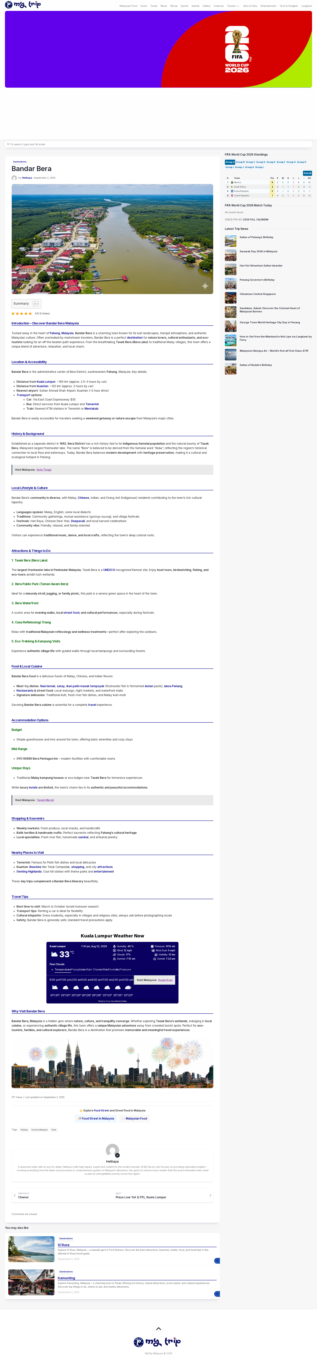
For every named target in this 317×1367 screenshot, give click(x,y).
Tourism (231, 5)
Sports (184, 5)
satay (61, 686)
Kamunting (66, 1278)
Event (144, 5)
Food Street (101, 1110)
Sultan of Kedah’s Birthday (256, 365)
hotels (33, 787)
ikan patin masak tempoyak (85, 686)
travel (92, 704)
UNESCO (109, 570)
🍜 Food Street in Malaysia (96, 1118)
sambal (83, 837)
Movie (173, 5)
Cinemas (219, 5)
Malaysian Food (128, 5)
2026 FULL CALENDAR (255, 219)
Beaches (35, 867)
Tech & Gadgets (289, 5)
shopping (77, 867)
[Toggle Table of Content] (34, 304)
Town (53, 1130)
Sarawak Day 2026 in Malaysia (258, 251)
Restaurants (25, 690)
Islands (195, 5)
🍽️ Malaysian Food (134, 1118)
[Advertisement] (158, 113)
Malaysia (67, 333)
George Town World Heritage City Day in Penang (270, 322)
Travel (153, 5)
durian (149, 686)
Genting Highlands (29, 871)
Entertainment (268, 5)
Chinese (83, 497)
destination (135, 337)
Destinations (20, 161)
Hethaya (27, 177)
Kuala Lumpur (46, 381)
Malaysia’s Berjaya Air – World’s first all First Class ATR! (274, 350)
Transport (23, 395)
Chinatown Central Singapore (258, 294)
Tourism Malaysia (39, 1130)
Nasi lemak (47, 686)
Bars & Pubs (250, 5)
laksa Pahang (173, 686)
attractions (105, 867)
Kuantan (42, 386)
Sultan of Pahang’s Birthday (256, 237)
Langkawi (306, 5)
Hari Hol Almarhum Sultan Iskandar (261, 265)
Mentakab (91, 408)
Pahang (55, 333)
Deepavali (78, 521)
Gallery (207, 5)
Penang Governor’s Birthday (257, 279)
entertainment (104, 871)
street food (71, 612)
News (163, 5)
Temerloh (92, 404)
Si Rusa (64, 1245)
